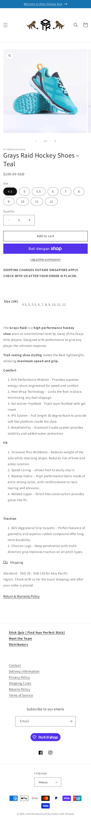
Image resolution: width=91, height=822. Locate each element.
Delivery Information (24, 671)
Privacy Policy (19, 677)
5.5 (38, 191)
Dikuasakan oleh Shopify (59, 813)
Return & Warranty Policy (21, 596)
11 (36, 201)
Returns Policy (19, 689)
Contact (15, 665)
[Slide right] (55, 141)
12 (51, 201)
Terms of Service (21, 695)
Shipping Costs (20, 683)
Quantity (8, 211)
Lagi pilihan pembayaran (45, 259)
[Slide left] (36, 141)
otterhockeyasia (35, 813)
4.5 (10, 191)
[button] (5, 25)
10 (22, 201)
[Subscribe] (71, 721)
